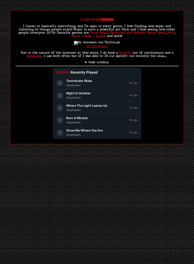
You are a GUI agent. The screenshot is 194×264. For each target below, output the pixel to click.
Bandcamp (34, 56)
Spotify (125, 52)
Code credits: (98, 62)
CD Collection (97, 46)
